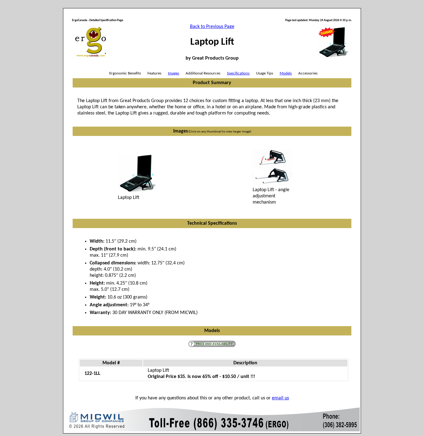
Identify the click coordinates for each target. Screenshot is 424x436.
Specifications (238, 73)
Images (173, 73)
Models (286, 73)
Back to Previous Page (212, 26)
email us (280, 398)
